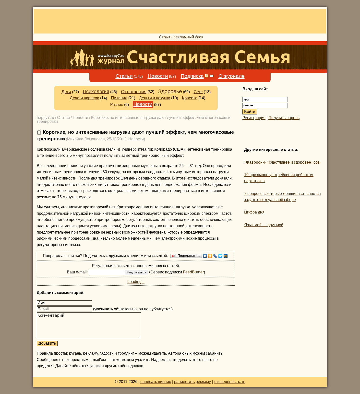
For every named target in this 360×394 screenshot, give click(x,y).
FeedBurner (193, 272)
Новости (158, 76)
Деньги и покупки (154, 98)
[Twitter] (220, 256)
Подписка (192, 76)
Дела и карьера (84, 98)
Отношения (133, 91)
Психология (96, 91)
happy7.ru (45, 117)
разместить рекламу (192, 382)
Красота (189, 98)
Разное (116, 104)
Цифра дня (254, 212)
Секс (198, 92)
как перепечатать (229, 382)
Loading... (135, 282)
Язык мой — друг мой (263, 225)
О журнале (231, 76)
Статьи (124, 76)
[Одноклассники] (210, 256)
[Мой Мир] (225, 256)
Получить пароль (284, 118)
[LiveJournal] (215, 256)
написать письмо (155, 382)
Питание (119, 97)
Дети (66, 91)
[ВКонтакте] (205, 256)
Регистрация (253, 118)
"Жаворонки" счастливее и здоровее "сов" (282, 162)
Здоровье (170, 91)
